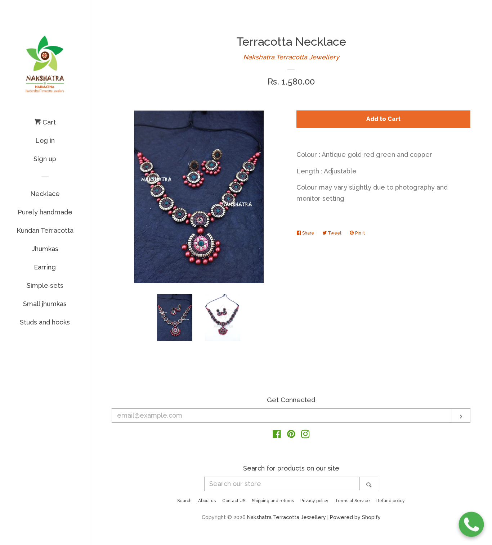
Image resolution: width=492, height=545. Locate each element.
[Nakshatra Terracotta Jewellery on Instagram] (305, 435)
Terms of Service (352, 500)
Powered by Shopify (355, 517)
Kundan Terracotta (45, 230)
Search (184, 500)
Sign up (44, 159)
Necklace (45, 193)
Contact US (233, 500)
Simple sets (45, 285)
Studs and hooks (45, 322)
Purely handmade (45, 212)
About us (207, 500)
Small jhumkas (45, 304)
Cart (48, 122)
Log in (45, 140)
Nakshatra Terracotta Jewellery (291, 57)
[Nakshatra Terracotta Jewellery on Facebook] (276, 435)
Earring (45, 267)
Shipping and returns (273, 500)
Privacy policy (314, 500)
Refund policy (390, 500)
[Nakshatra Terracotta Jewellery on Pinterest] (291, 435)
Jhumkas (45, 249)
